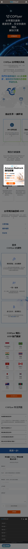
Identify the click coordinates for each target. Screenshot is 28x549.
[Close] (25, 164)
